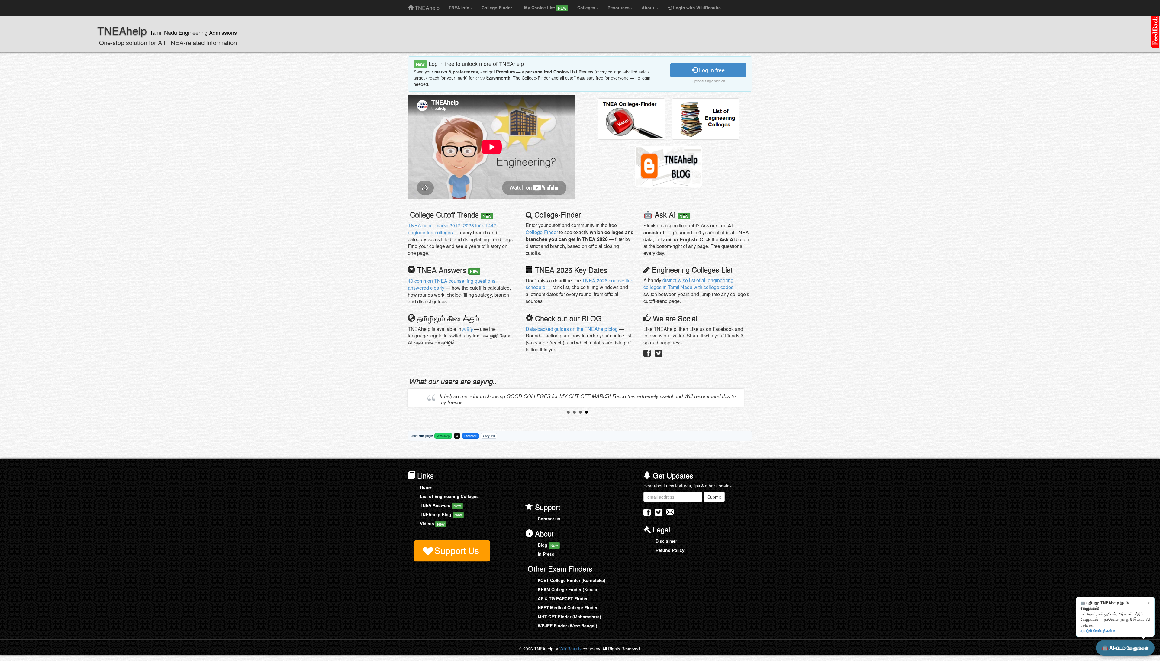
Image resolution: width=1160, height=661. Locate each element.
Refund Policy (670, 550)
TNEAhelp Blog (441, 514)
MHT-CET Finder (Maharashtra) (569, 617)
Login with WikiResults (696, 8)
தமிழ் (467, 328)
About (649, 8)
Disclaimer (666, 541)
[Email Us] (670, 512)
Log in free (711, 70)
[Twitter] (658, 354)
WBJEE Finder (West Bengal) (567, 626)
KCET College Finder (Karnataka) (571, 580)
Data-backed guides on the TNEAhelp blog (572, 328)
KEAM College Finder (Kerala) (568, 589)
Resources (618, 8)
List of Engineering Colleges (449, 496)
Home (426, 487)
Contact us (549, 519)
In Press (546, 554)
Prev (417, 397)
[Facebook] (647, 354)
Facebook (470, 436)
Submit (714, 497)
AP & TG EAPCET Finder (563, 598)
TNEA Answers (440, 505)
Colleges (586, 8)
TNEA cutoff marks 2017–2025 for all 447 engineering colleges (452, 229)
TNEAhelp (426, 6)
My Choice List (545, 8)
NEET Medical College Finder (568, 607)
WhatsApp (443, 436)
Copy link (489, 436)
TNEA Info (459, 8)
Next (737, 397)
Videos (432, 523)
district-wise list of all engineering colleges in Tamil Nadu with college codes (688, 284)
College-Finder (497, 8)
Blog (548, 545)
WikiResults (570, 649)
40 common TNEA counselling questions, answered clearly (452, 284)
